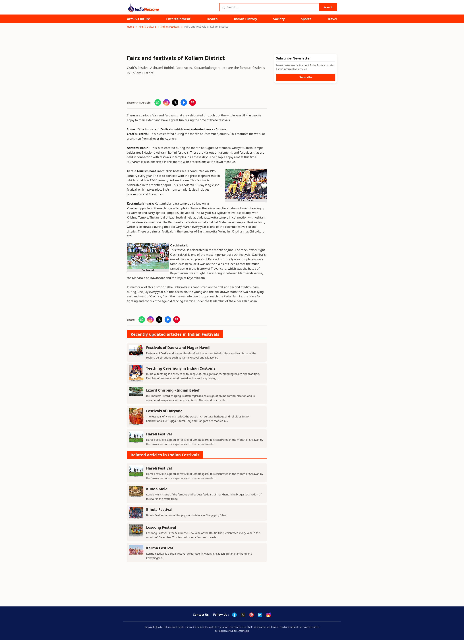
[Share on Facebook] (184, 102)
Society (279, 19)
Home (130, 26)
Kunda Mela (156, 488)
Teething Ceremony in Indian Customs (180, 368)
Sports (306, 19)
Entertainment (178, 19)
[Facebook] (234, 615)
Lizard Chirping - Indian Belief (173, 390)
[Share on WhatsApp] (157, 102)
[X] (243, 615)
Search (328, 7)
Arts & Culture (138, 19)
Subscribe (305, 77)
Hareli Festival (159, 434)
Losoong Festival (161, 527)
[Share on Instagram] (166, 102)
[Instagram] (268, 615)
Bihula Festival (159, 509)
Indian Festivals (170, 26)
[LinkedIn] (260, 615)
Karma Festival (159, 548)
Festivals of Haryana (164, 410)
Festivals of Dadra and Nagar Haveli (178, 347)
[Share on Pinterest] (192, 102)
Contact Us (201, 615)
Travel (332, 19)
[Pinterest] (251, 615)
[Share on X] (175, 102)
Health (212, 19)
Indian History (245, 19)
